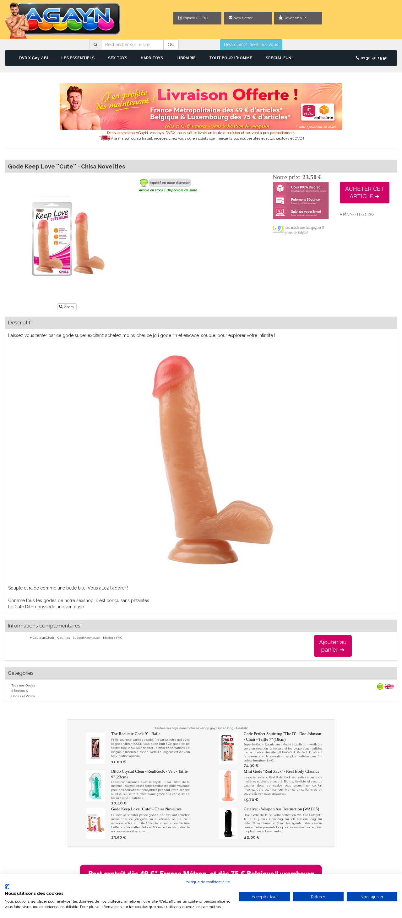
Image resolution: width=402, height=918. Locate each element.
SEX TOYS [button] (118, 58)
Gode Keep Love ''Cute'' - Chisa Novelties (146, 809)
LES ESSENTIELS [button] (78, 58)
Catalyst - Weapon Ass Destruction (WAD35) (281, 809)
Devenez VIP (294, 18)
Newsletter (242, 18)
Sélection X (19, 690)
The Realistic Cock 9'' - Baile (135, 733)
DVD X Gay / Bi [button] (34, 58)
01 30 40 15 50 (374, 58)
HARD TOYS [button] (152, 58)
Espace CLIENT (195, 18)
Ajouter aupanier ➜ (332, 646)
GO (171, 44)
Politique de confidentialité (207, 882)
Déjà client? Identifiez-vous (251, 44)
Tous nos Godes (23, 685)
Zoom (69, 307)
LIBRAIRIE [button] (187, 58)
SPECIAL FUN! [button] (280, 58)
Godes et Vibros (23, 696)
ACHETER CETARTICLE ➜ (364, 192)
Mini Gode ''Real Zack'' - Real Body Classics (281, 771)
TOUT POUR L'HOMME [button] (231, 58)
